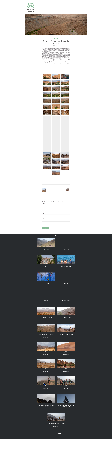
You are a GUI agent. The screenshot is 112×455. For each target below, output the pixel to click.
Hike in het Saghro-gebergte (66, 334)
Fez (46, 266)
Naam (43, 213)
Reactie (43, 203)
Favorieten (66, 249)
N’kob (46, 352)
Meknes (46, 300)
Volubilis (66, 283)
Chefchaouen (46, 283)
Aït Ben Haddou (66, 369)
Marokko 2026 (46, 249)
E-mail (43, 218)
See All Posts (55, 433)
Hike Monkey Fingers (66, 317)
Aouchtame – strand (66, 266)
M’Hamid (46, 369)
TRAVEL (56, 38)
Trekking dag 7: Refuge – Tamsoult (46, 405)
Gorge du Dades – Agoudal (46, 317)
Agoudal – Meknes (66, 300)
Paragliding (46, 386)
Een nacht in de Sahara (66, 352)
